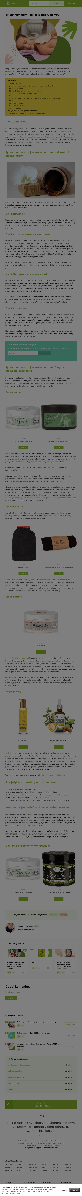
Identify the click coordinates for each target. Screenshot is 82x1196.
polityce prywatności (25, 1191)
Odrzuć (64, 1190)
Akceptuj (75, 1190)
